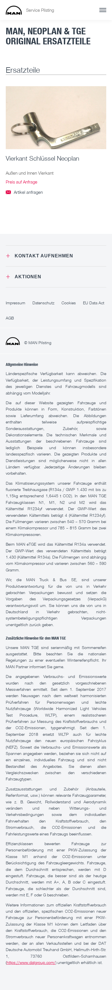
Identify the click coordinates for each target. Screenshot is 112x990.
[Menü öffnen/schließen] (102, 10)
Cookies (68, 302)
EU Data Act (93, 302)
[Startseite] (14, 10)
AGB (10, 317)
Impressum (15, 302)
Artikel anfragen (24, 192)
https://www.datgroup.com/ (31, 962)
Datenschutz (43, 302)
